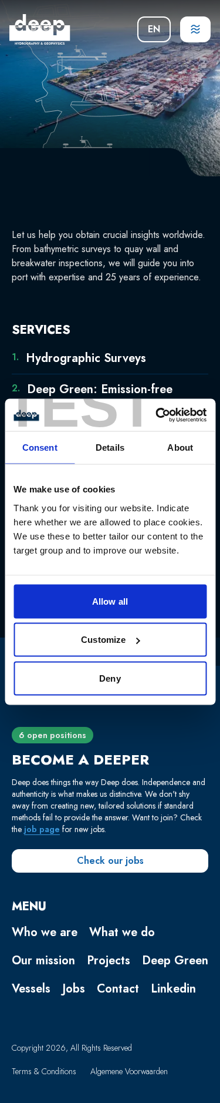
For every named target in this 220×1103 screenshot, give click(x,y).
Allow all (110, 601)
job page (42, 829)
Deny (109, 678)
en (154, 29)
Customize (103, 640)
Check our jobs (110, 860)
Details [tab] (110, 447)
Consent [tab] (39, 447)
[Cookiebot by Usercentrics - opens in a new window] (157, 415)
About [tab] (180, 447)
